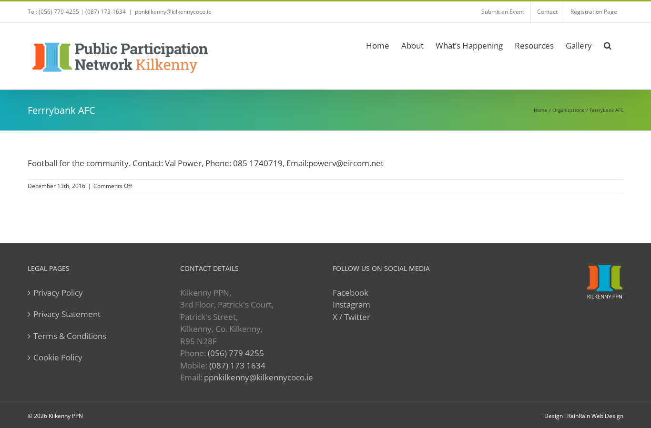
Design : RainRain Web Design (583, 416)
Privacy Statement (67, 314)
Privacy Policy (58, 292)
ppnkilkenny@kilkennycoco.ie (258, 377)
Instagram (351, 304)
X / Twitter (351, 316)
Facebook (350, 292)
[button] (607, 44)
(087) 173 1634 (237, 365)
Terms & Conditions (69, 335)
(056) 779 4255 (236, 353)
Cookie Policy (57, 357)
